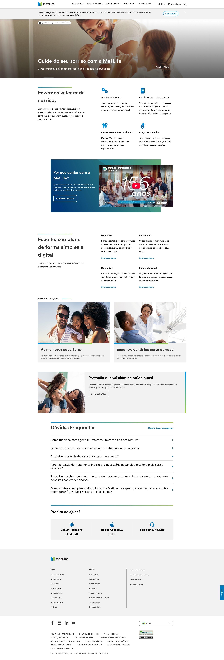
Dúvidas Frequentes (57, 602)
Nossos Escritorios (94, 602)
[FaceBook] (52, 623)
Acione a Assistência (57, 593)
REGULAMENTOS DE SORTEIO (89, 645)
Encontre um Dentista (57, 574)
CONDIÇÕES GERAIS (59, 638)
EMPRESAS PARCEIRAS (136, 584)
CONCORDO (170, 13)
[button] (77, 4)
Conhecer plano (108, 258)
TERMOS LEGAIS (111, 634)
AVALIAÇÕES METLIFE (83, 638)
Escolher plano (162, 67)
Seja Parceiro (92, 588)
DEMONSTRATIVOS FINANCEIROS (65, 641)
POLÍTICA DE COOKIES (89, 634)
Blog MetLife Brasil (94, 607)
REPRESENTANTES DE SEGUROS (112, 638)
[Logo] (59, 560)
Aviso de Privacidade (121, 12)
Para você (48, 23)
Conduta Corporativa (95, 593)
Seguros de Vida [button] (98, 394)
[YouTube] (73, 623)
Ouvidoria (54, 607)
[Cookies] (184, 12)
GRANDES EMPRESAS (136, 580)
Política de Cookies (140, 12)
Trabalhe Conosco (94, 584)
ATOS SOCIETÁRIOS (93, 641)
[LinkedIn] (66, 623)
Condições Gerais (56, 598)
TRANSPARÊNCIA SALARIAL (62, 649)
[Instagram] (59, 623)
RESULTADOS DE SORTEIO (118, 645)
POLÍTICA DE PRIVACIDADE (62, 634)
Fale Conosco (55, 584)
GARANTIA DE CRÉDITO (118, 641)
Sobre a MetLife (93, 574)
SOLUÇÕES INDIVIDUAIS (137, 570)
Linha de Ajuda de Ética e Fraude (99, 598)
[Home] (40, 23)
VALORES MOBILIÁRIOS (61, 645)
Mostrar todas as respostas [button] (160, 428)
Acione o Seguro (56, 579)
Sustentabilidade (94, 579)
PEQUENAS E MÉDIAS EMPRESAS (139, 575)
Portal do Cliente (56, 588)
